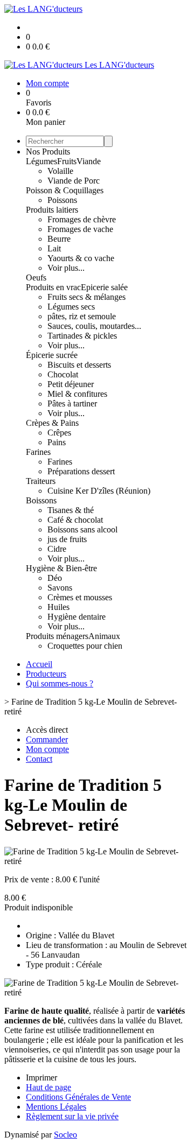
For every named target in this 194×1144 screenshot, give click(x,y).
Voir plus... (66, 267)
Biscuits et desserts (79, 364)
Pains (56, 442)
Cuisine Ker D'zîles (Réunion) (98, 490)
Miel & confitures (77, 393)
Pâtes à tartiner (72, 403)
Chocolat (62, 374)
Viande (89, 161)
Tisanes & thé (70, 510)
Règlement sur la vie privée (72, 1116)
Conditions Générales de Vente (78, 1096)
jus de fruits (67, 539)
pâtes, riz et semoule (81, 316)
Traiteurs (41, 481)
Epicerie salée (104, 287)
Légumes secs (71, 306)
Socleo (65, 1134)
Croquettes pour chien (84, 645)
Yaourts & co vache (80, 258)
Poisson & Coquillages (64, 190)
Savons (59, 587)
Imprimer (41, 1077)
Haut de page (48, 1087)
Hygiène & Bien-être (61, 568)
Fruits (67, 161)
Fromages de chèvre (81, 219)
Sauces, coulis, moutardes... (94, 326)
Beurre (59, 238)
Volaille (60, 171)
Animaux (104, 636)
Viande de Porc (73, 180)
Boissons (41, 500)
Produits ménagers (57, 636)
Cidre (56, 548)
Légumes (41, 161)
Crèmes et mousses (79, 597)
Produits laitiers (52, 209)
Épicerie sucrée (52, 355)
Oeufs (36, 277)
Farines (38, 452)
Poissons (62, 200)
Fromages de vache (80, 229)
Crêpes (59, 432)
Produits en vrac (53, 287)
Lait (54, 248)
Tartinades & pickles (82, 335)
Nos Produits (48, 151)
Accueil (39, 664)
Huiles (58, 607)
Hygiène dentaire (76, 616)
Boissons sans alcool (82, 529)
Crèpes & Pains (52, 422)
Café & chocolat (75, 519)
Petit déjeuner (70, 384)
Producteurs (46, 673)
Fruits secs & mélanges (86, 296)
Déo (54, 577)
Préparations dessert (81, 471)
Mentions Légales (56, 1106)
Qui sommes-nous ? (59, 683)
